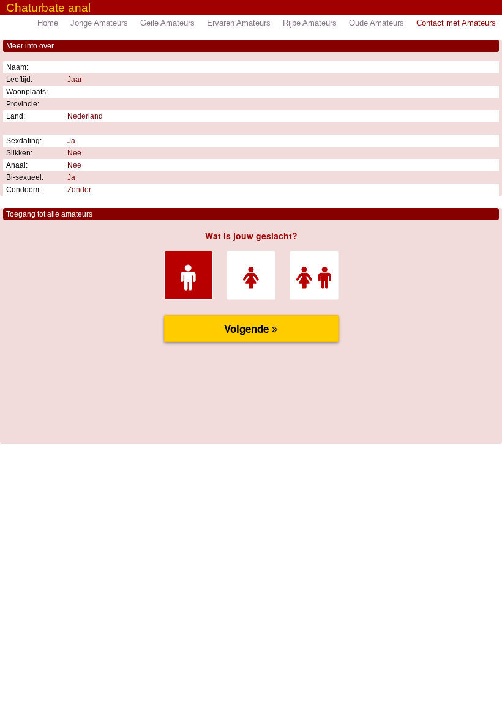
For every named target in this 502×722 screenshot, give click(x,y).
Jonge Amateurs (99, 23)
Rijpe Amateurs (310, 23)
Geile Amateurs (167, 23)
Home (47, 23)
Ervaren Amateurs (239, 23)
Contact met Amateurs (456, 23)
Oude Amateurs (376, 23)
